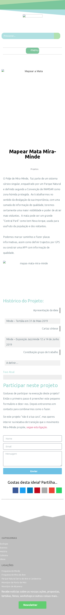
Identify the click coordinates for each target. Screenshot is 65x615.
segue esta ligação (37, 427)
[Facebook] (29, 5)
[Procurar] (57, 36)
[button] (32, 51)
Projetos (34, 169)
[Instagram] (36, 5)
